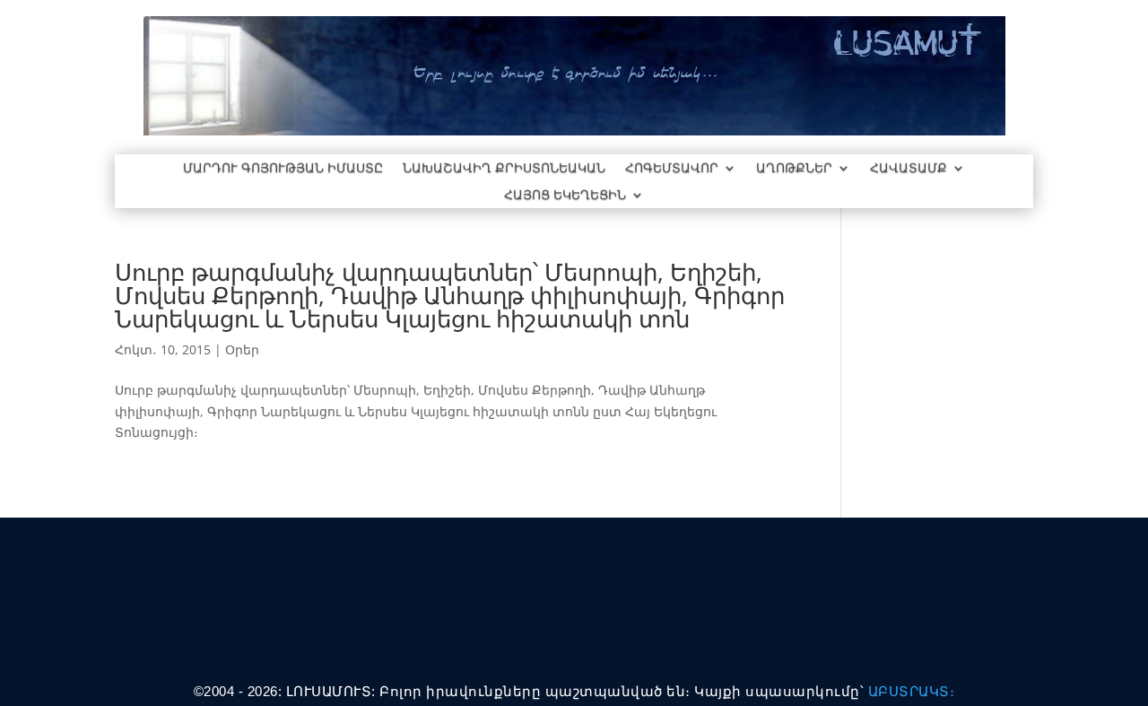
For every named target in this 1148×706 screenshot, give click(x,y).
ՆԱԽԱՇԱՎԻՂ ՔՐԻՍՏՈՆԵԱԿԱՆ (504, 168)
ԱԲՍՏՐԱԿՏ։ (911, 691)
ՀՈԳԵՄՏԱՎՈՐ (671, 168)
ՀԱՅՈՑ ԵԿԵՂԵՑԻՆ (565, 195)
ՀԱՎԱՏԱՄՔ (908, 168)
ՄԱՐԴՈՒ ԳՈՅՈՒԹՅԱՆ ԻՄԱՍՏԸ (283, 168)
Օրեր (242, 349)
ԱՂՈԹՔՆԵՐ (794, 168)
